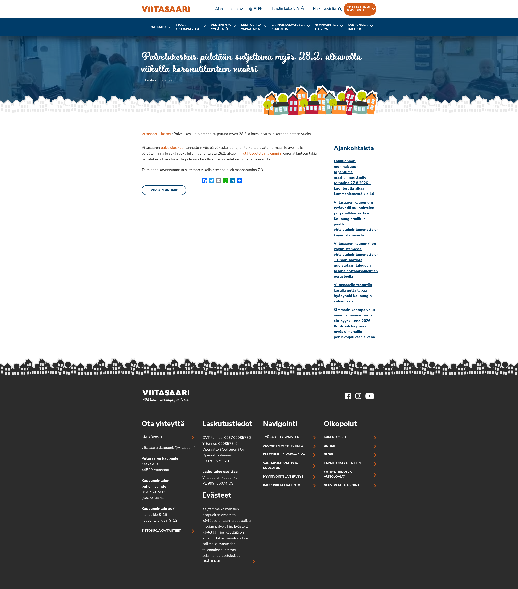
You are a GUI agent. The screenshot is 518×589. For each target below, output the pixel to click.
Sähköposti (152, 437)
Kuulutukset (335, 437)
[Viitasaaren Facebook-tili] (348, 396)
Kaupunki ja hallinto (358, 27)
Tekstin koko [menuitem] (288, 8)
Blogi (328, 454)
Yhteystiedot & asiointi (359, 9)
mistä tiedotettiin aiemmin (260, 154)
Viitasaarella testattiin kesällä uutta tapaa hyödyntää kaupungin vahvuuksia (353, 293)
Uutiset (165, 134)
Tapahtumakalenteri (342, 463)
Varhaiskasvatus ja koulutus (288, 27)
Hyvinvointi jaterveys (326, 27)
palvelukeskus (172, 148)
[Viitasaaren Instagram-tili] (358, 396)
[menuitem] (228, 9)
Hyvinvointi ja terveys (283, 476)
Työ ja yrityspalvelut (188, 27)
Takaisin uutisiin (164, 190)
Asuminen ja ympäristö (221, 27)
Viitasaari (149, 134)
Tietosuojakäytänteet (161, 530)
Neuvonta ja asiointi (342, 485)
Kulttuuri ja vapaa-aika (251, 27)
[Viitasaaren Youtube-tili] (369, 396)
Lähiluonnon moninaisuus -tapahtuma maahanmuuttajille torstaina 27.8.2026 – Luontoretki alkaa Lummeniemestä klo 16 (354, 178)
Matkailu (158, 27)
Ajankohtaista (226, 9)
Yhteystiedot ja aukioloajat (338, 474)
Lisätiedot (211, 561)
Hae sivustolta (324, 9)
